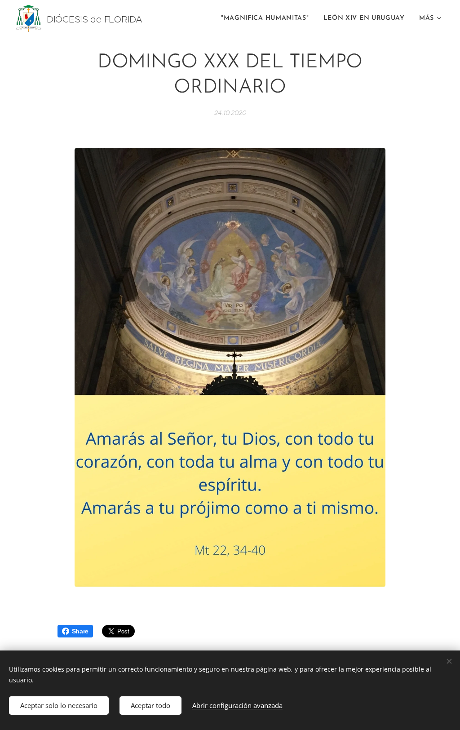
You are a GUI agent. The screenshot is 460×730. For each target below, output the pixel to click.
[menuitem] (267, 18)
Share (80, 631)
